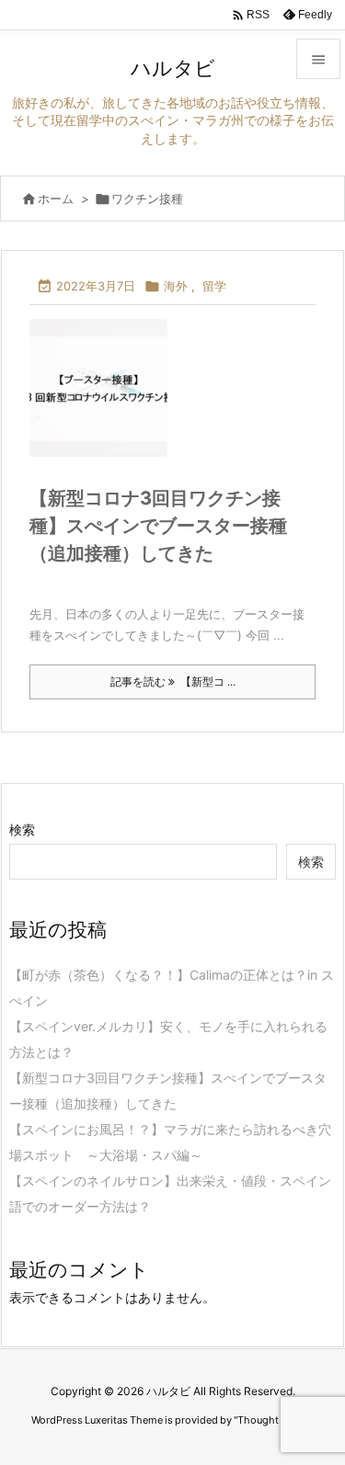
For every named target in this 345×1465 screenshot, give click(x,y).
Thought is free (273, 1420)
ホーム (56, 198)
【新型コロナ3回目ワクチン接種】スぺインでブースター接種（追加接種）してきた (158, 525)
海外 (176, 285)
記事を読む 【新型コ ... (173, 681)
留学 (214, 285)
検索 (22, 829)
